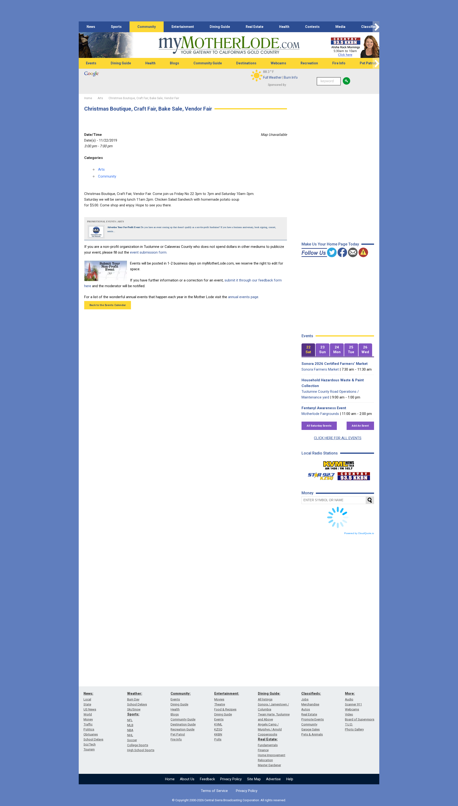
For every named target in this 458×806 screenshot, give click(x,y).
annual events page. (243, 297)
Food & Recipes (225, 709)
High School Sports (140, 750)
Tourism (89, 749)
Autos (305, 709)
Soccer (132, 740)
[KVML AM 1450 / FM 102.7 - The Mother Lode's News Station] (338, 464)
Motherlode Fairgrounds (320, 414)
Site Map (254, 779)
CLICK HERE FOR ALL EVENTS (337, 438)
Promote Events (312, 719)
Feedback (207, 779)
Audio (349, 699)
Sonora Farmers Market (320, 369)
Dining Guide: (269, 693)
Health (284, 27)
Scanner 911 (353, 704)
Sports (116, 27)
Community (146, 27)
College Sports (137, 745)
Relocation (265, 760)
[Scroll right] (376, 26)
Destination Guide (183, 724)
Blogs (174, 63)
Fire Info (338, 63)
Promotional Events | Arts (105, 221)
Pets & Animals (312, 734)
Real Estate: (268, 739)
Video (349, 714)
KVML (218, 724)
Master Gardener (269, 765)
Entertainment (183, 27)
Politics (88, 729)
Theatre (219, 704)
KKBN (218, 734)
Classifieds (370, 27)
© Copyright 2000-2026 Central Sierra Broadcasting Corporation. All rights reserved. (229, 800)
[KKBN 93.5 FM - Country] (354, 475)
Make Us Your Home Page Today (330, 244)
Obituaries (90, 734)
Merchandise (310, 704)
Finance (263, 750)
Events (91, 63)
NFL (130, 720)
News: (88, 693)
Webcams (278, 63)
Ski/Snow (134, 709)
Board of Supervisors (359, 719)
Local (87, 699)
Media (340, 27)
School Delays (93, 739)
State (87, 704)
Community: (181, 693)
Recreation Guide (182, 729)
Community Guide (207, 63)
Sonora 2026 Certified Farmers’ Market (335, 364)
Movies (219, 699)
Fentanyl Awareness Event (324, 408)
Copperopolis (267, 734)
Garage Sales (310, 729)
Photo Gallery (354, 729)
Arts (101, 169)
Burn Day (133, 699)
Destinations (246, 63)
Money (88, 719)
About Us (187, 779)
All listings (265, 699)
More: (350, 693)
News (91, 27)
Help (289, 779)
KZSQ (218, 729)
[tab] (308, 350)
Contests (312, 27)
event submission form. (148, 252)
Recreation (309, 63)
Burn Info (291, 77)
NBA (130, 730)
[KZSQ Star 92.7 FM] (319, 475)
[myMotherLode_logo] (229, 45)
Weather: (134, 693)
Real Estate (254, 27)
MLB (130, 725)
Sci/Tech (89, 744)
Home (170, 779)
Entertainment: (226, 693)
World (87, 714)
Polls (217, 739)
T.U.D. (349, 724)
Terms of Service (214, 791)
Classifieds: (311, 693)
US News (89, 709)
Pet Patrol (368, 63)
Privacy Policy (231, 779)
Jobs (304, 699)
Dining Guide (220, 27)
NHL (130, 735)
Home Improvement (271, 755)
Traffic (88, 724)
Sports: (133, 714)
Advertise (273, 779)
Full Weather (272, 77)
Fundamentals (268, 745)
